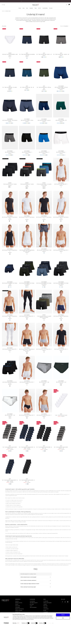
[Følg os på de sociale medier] (62, 602)
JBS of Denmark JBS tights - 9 (27, 152)
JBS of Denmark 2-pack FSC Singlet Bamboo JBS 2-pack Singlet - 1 (26, 251)
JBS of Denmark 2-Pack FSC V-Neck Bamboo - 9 (44, 218)
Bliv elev (44, 610)
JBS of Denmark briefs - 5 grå (44, 382)
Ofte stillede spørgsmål (33, 602)
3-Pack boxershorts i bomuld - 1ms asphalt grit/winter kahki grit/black (44, 317)
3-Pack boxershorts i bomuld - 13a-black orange (27, 185)
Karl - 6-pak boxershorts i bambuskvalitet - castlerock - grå (61, 448)
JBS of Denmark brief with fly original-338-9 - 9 (27, 415)
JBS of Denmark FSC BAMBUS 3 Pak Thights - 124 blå (10, 284)
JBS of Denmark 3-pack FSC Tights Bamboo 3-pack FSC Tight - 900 (27, 350)
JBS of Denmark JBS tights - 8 (10, 152)
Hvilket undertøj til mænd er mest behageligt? (28, 577)
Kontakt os (17, 601)
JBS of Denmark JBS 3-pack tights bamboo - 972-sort (9, 383)
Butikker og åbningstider (47, 602)
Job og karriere (45, 608)
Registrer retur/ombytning (19, 608)
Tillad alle (63, 614)
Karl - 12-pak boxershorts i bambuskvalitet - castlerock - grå (10, 448)
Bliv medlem (32, 604)
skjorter (52, 491)
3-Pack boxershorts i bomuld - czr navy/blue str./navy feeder (44, 185)
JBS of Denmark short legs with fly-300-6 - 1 (27, 382)
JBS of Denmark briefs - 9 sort (61, 382)
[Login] (66, 4)
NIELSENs (12, 563)
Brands (20, 8)
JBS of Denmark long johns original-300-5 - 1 (9, 349)
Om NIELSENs (45, 601)
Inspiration (31, 8)
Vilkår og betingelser (33, 607)
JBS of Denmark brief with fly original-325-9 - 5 (44, 349)
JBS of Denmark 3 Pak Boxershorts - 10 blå (44, 250)
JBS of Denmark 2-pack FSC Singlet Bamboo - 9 (10, 251)
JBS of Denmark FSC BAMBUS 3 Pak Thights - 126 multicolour (44, 284)
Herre (27, 8)
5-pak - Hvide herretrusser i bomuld (61, 415)
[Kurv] (68, 4)
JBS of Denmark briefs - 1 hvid (10, 415)
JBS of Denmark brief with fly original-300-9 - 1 (61, 250)
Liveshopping (17, 607)
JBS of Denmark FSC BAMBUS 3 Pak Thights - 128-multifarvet (61, 284)
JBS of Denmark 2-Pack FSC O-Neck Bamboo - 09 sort (10, 218)
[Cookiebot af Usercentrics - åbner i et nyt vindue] (6, 623)
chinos (49, 491)
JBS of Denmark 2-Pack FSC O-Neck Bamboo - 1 (27, 218)
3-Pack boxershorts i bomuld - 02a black (10, 184)
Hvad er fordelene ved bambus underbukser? (28, 580)
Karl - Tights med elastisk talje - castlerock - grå (61, 54)
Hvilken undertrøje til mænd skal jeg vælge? (28, 586)
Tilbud (35, 8)
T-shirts (43, 537)
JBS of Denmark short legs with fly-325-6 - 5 (44, 415)
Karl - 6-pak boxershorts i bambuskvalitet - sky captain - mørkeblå (10, 481)
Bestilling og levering (18, 602)
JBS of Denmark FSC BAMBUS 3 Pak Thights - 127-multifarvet (27, 284)
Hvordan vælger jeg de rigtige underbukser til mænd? (30, 583)
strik (39, 537)
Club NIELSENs (45, 8)
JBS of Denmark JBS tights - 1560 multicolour (9, 120)
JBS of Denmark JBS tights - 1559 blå (27, 120)
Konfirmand (45, 607)
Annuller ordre (17, 611)
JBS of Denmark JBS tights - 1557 (61, 120)
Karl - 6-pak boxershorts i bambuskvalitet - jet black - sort (27, 481)
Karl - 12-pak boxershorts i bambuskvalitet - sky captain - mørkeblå (27, 448)
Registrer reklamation (18, 610)
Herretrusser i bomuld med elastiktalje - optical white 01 (10, 55)
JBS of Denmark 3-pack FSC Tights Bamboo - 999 (61, 317)
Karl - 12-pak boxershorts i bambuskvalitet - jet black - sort (44, 448)
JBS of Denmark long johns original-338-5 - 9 (27, 316)
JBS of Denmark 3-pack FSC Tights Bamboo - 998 (10, 317)
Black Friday (45, 605)
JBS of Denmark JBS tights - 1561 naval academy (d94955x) (61, 88)
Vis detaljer (50, 623)
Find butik (50, 8)
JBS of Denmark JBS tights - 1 (61, 152)
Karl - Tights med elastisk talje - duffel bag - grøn (44, 88)
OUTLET (39, 8)
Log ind (31, 605)
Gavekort (16, 604)
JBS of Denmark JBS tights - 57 (44, 152)
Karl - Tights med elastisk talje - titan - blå (27, 87)
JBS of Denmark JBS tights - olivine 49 (44, 120)
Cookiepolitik (45, 611)
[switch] (28, 623)
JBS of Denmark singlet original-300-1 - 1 (61, 184)
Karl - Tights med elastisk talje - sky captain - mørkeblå (9, 88)
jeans (47, 491)
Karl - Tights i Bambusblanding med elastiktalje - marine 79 (27, 55)
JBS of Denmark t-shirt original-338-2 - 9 (61, 349)
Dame (24, 8)
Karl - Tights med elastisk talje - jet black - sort (44, 54)
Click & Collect (17, 605)
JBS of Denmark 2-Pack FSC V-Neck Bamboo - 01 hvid (61, 218)
